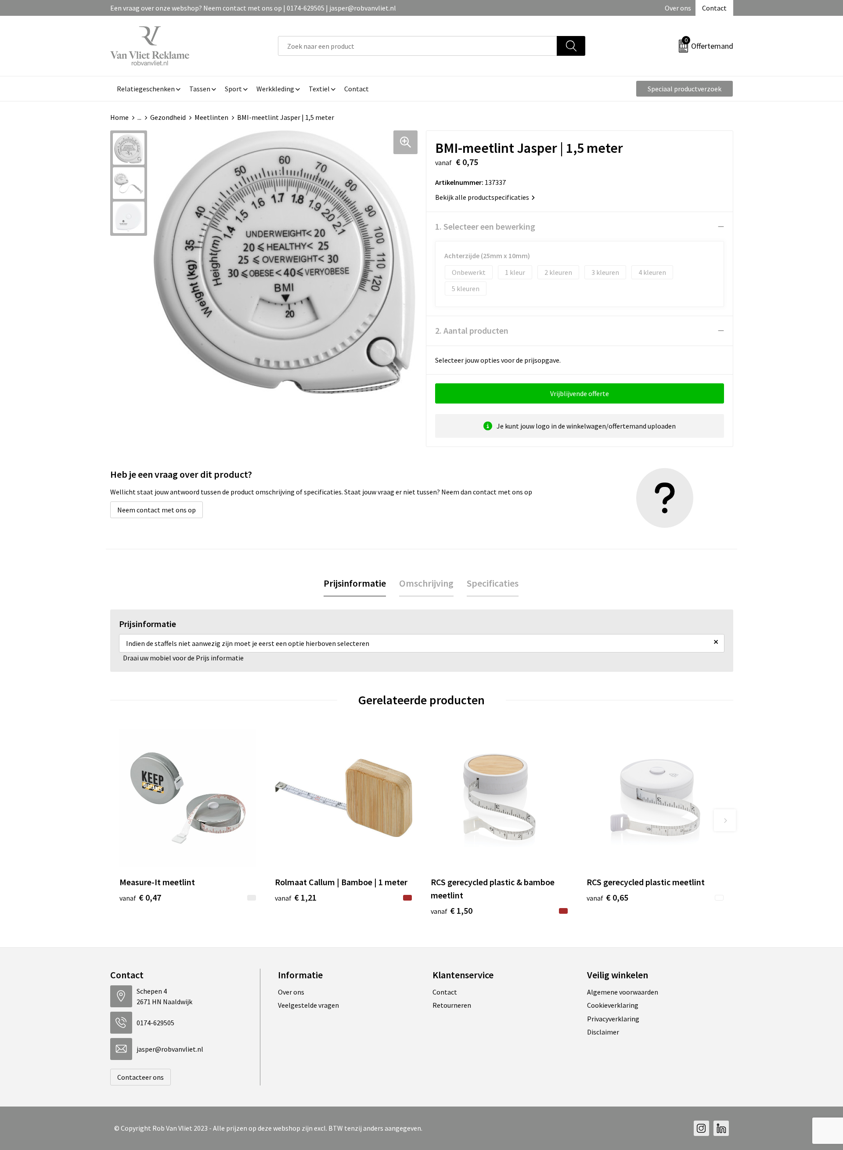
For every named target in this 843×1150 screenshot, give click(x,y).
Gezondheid (168, 117)
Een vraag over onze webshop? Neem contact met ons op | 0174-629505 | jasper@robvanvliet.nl (253, 8)
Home (119, 117)
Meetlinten (211, 117)
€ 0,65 (607, 897)
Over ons (678, 8)
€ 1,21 (296, 897)
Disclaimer (603, 1031)
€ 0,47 (140, 897)
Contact (714, 8)
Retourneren (451, 1005)
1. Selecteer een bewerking (485, 226)
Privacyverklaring (613, 1018)
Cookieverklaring (612, 1005)
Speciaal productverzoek (684, 88)
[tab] (355, 583)
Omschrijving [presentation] (426, 583)
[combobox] (417, 46)
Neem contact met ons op (156, 509)
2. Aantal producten (471, 330)
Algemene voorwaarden (622, 992)
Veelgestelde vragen (308, 1005)
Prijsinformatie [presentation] (355, 583)
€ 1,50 (451, 910)
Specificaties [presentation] (493, 583)
